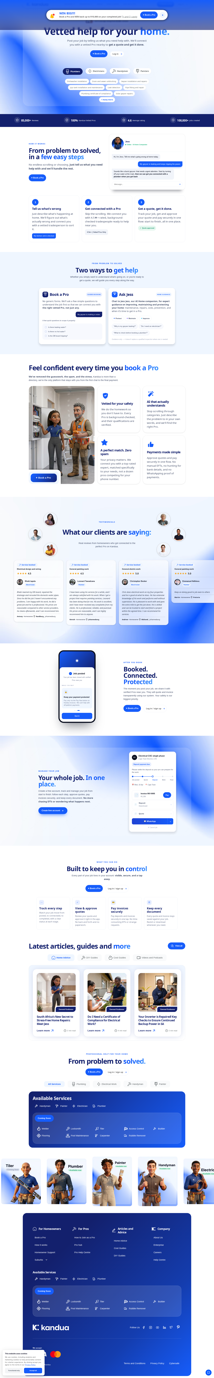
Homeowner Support (45, 1252)
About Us (158, 1237)
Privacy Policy (157, 1363)
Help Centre (159, 1260)
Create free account (53, 810)
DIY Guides (119, 1255)
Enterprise (159, 1245)
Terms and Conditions (134, 1363)
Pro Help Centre (82, 1252)
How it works (41, 1245)
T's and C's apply (129, 16)
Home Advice (120, 1241)
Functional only (14, 1370)
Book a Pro (40, 1237)
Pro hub (78, 1245)
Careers (157, 1252)
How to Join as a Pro (84, 1237)
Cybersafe (174, 1363)
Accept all (33, 1370)
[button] (40, 1260)
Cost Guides (120, 1248)
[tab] (73, 71)
